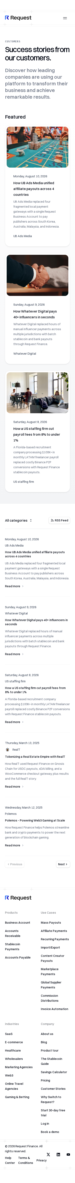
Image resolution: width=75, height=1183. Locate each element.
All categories (16, 520)
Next (61, 864)
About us (47, 1034)
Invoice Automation (54, 1009)
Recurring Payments (55, 939)
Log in (45, 1123)
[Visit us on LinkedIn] (58, 1154)
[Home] (18, 18)
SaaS (8, 1034)
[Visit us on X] (48, 1154)
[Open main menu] (65, 18)
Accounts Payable (18, 957)
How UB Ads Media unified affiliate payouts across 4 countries (33, 189)
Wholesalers (14, 1059)
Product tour (49, 1050)
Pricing (45, 1080)
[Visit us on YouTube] (68, 1154)
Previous (16, 864)
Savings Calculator (54, 1072)
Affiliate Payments (54, 931)
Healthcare (13, 1050)
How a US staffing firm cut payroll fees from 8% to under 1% (36, 434)
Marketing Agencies (19, 1067)
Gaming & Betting (17, 1097)
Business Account (17, 922)
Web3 (9, 1075)
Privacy (41, 1160)
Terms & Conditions (25, 1160)
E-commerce (14, 1042)
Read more (12, 586)
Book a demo (50, 1132)
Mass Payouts (51, 922)
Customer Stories (53, 1089)
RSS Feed (61, 520)
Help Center (10, 1160)
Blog (44, 1042)
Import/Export (50, 947)
